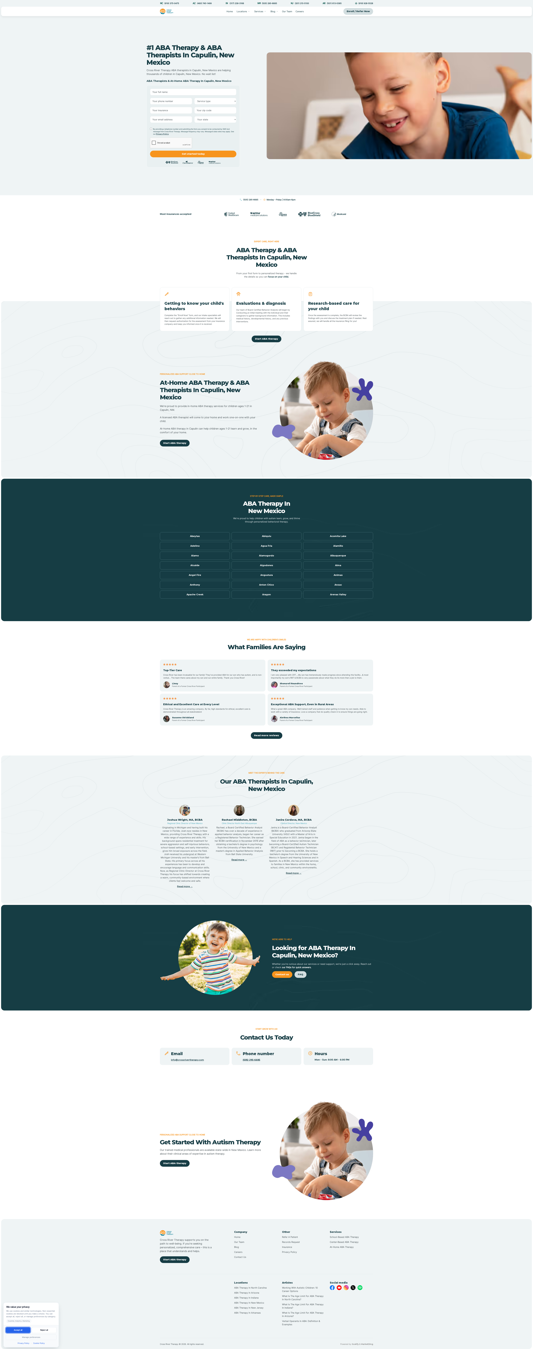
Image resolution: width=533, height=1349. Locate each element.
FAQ (300, 974)
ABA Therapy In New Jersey (248, 1307)
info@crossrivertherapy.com (187, 1060)
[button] (243, 11)
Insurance (287, 1247)
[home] (166, 11)
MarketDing (367, 1344)
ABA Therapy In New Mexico (249, 1302)
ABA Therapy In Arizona (246, 1292)
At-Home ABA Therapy (342, 1247)
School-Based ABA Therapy (344, 1237)
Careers (300, 11)
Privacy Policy (162, 134)
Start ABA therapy (266, 339)
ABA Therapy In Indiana (246, 1297)
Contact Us (240, 1257)
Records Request (291, 1242)
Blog (236, 1247)
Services (258, 11)
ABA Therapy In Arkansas (247, 1312)
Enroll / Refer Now (358, 11)
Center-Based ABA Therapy (344, 1242)
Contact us (282, 974)
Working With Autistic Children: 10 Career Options (300, 1289)
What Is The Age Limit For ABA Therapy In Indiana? (303, 1306)
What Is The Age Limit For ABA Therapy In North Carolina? (303, 1298)
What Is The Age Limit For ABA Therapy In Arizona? (303, 1314)
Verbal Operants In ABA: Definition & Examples (301, 1323)
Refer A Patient (290, 1237)
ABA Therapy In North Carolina (250, 1287)
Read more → (185, 886)
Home (230, 11)
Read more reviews (266, 735)
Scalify (355, 1344)
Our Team (287, 11)
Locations (242, 11)
